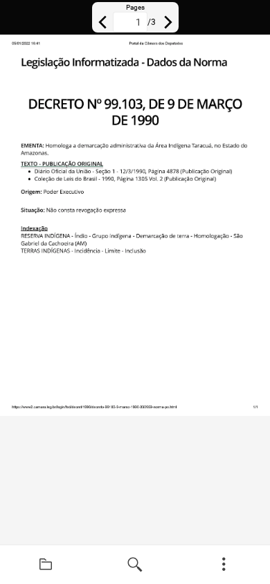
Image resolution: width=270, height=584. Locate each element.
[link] (46, 564)
